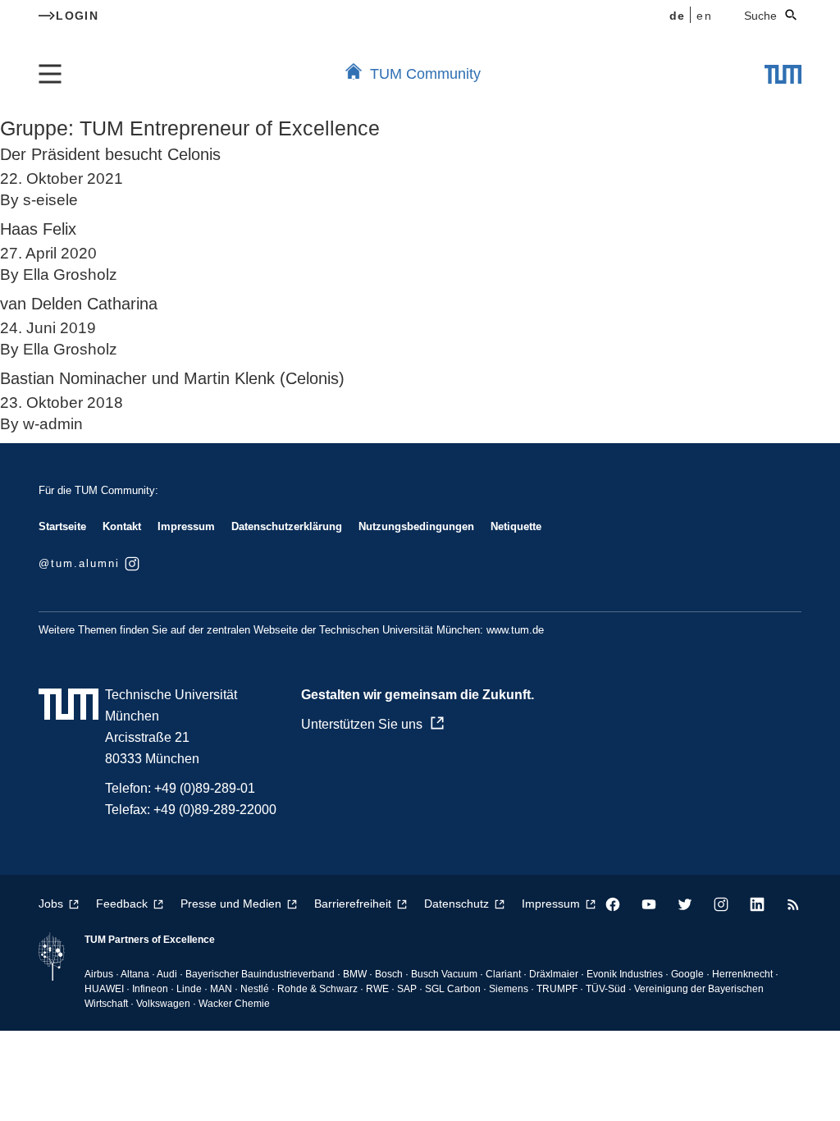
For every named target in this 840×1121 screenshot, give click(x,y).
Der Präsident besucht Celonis (110, 154)
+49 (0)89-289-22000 (214, 810)
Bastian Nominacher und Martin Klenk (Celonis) (172, 378)
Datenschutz (456, 903)
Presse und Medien (230, 903)
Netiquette (516, 526)
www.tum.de (515, 630)
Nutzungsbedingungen (416, 526)
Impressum (186, 526)
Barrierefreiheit (352, 903)
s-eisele (50, 199)
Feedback (122, 903)
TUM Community (425, 74)
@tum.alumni (79, 563)
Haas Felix (38, 229)
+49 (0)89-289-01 (204, 788)
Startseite (62, 526)
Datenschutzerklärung (286, 526)
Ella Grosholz (70, 274)
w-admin (53, 423)
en (704, 15)
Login (77, 15)
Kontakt (122, 526)
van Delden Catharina (79, 304)
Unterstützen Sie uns (361, 724)
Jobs (51, 903)
